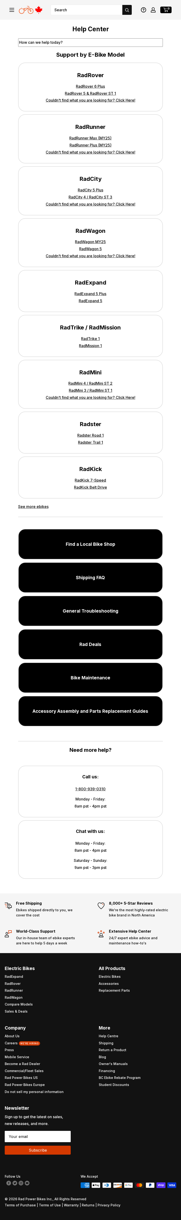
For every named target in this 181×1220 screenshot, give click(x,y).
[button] (143, 9)
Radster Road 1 (90, 435)
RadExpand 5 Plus (90, 293)
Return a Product (112, 1050)
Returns (88, 1205)
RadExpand (14, 976)
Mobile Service (17, 1057)
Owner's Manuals (113, 1064)
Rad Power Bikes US (21, 1078)
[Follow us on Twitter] (14, 1183)
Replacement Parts (114, 990)
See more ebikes (33, 506)
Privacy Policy (109, 1205)
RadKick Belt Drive (90, 487)
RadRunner (14, 990)
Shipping (106, 1043)
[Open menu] (11, 10)
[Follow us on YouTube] (27, 1183)
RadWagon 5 (90, 248)
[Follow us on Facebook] (8, 1183)
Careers (22, 1043)
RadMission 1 (90, 345)
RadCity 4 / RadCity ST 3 (90, 197)
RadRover (13, 984)
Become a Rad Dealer (22, 1064)
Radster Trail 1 (90, 442)
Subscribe (38, 1150)
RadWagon (14, 997)
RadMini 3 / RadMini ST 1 (90, 390)
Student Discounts (114, 1085)
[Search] (127, 10)
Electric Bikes (110, 976)
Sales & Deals (16, 1011)
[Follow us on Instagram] (21, 1183)
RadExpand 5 (90, 300)
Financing (107, 1071)
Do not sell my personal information (34, 1092)
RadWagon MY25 (90, 241)
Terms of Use (50, 1205)
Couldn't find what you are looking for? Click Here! (90, 100)
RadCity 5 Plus (90, 190)
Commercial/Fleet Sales (24, 1071)
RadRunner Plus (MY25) (90, 145)
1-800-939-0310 (90, 789)
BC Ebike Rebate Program (119, 1078)
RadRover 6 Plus (90, 86)
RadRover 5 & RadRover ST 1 (90, 93)
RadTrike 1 (90, 338)
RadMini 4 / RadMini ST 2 (90, 383)
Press (9, 1050)
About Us (12, 1036)
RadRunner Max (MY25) (90, 138)
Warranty (71, 1205)
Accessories (109, 984)
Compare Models (19, 1004)
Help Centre (108, 1036)
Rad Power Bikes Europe (25, 1085)
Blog (102, 1057)
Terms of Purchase (20, 1205)
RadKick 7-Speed (90, 480)
